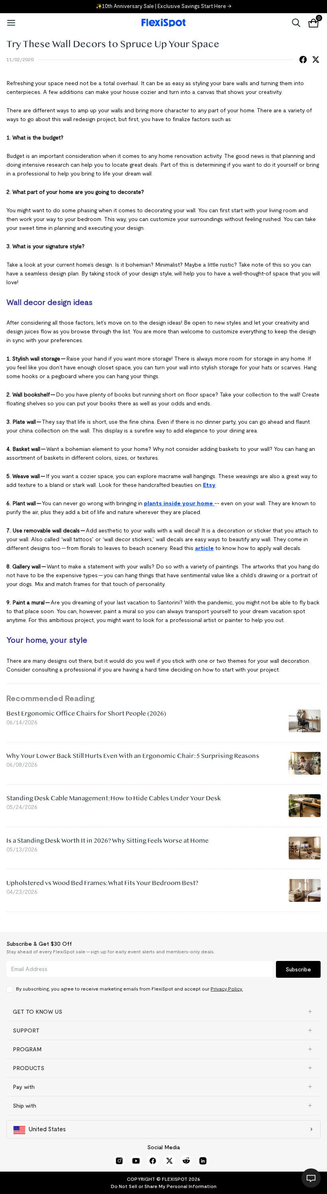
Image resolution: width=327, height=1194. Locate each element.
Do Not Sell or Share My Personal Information (164, 1186)
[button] (163, 1012)
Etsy (209, 485)
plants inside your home (179, 503)
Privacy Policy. (227, 988)
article (204, 548)
